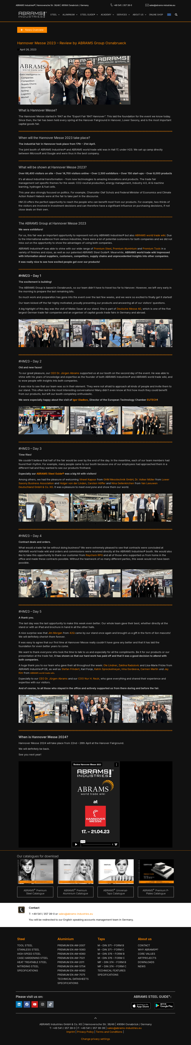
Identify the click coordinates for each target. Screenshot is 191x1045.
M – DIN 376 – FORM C (111, 957)
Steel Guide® (87, 14)
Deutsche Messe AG (129, 308)
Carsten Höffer (97, 483)
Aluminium (69, 14)
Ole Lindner (110, 665)
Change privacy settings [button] (95, 1038)
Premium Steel (102, 248)
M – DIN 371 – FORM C (111, 949)
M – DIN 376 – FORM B (111, 953)
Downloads (146, 962)
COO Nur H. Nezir (88, 678)
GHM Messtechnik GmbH (118, 479)
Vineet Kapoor (87, 479)
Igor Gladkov (80, 399)
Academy (106, 14)
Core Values (146, 953)
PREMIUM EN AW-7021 (71, 957)
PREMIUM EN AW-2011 (70, 962)
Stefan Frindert (71, 669)
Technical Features (112, 970)
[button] (176, 14)
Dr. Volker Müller (145, 479)
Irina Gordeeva (130, 669)
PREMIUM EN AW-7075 (71, 974)
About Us (138, 14)
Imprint (70, 1031)
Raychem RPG (94, 555)
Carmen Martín (149, 669)
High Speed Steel (29, 953)
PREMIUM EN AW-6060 (71, 953)
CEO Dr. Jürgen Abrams (65, 373)
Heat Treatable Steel (32, 962)
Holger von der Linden (73, 483)
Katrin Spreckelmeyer (107, 669)
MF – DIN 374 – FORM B (112, 962)
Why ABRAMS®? (148, 949)
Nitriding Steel (28, 966)
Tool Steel (25, 945)
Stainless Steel (28, 949)
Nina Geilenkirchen (122, 483)
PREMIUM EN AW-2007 (71, 945)
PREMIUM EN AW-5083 (71, 949)
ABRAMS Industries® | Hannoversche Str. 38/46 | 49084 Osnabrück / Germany (52, 5)
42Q (72, 632)
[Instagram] (42, 1004)
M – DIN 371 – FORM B (111, 945)
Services (122, 14)
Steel (53, 14)
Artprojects (147, 957)
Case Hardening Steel (32, 957)
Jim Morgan (55, 632)
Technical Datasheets (73, 978)
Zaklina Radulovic (129, 665)
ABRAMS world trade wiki (150, 235)
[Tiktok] (50, 1004)
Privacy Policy (85, 1031)
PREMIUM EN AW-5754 (71, 966)
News (142, 966)
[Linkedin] (19, 1004)
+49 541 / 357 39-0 (123, 5)
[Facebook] (27, 1004)
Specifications (27, 970)
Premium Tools (152, 248)
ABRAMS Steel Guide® (50, 473)
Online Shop (156, 14)
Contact (144, 945)
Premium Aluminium (125, 248)
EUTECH (152, 399)
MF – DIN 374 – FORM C (112, 966)
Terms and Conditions (109, 1031)
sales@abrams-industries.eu (162, 5)
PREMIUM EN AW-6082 (71, 970)
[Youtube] (34, 1004)
